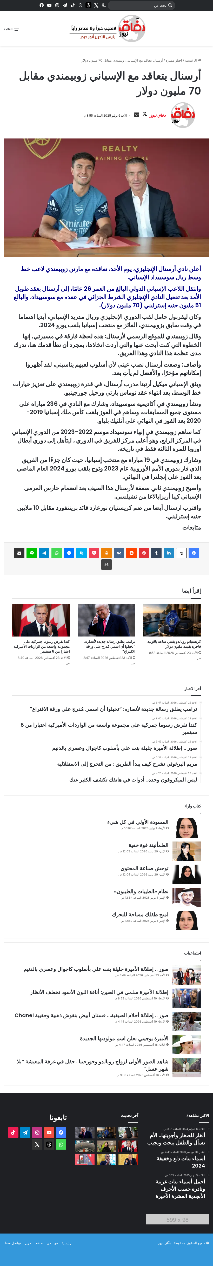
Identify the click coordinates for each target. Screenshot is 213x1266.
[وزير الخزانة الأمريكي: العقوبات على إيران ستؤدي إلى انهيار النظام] (106, 1159)
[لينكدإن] (169, 553)
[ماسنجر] (69, 553)
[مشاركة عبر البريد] (19, 553)
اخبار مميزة (174, 60)
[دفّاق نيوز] (106, 28)
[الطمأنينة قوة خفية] (186, 851)
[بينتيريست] (144, 553)
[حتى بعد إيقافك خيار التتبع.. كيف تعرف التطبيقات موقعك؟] (85, 1159)
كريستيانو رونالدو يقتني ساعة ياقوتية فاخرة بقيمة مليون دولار (174, 644)
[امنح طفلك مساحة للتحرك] (186, 920)
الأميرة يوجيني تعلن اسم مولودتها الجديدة (124, 1038)
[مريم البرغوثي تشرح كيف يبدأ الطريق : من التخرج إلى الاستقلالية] (106, 1146)
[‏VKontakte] (119, 553)
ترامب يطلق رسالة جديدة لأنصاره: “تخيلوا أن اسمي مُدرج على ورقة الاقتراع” (109, 646)
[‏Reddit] (131, 553)
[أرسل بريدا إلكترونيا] (136, 115)
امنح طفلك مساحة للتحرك (140, 914)
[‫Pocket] (94, 553)
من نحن (52, 1243)
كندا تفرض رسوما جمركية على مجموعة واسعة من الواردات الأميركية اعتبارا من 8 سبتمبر (42, 646)
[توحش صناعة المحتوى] (186, 874)
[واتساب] (56, 553)
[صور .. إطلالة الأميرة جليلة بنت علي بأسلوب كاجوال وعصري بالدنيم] (186, 975)
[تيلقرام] (44, 553)
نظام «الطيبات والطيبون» (141, 891)
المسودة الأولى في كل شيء (138, 822)
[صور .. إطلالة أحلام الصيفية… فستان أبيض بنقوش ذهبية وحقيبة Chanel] (186, 1021)
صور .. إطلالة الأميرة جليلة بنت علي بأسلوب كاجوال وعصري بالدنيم (96, 969)
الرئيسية (191, 60)
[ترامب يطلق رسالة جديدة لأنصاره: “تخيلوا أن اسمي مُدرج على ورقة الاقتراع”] (107, 620)
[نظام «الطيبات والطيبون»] (186, 897)
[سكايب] (81, 553)
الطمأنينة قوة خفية (149, 845)
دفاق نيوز (158, 115)
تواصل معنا (13, 1243)
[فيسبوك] (194, 553)
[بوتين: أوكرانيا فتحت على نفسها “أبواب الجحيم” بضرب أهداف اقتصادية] (128, 1159)
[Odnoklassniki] (106, 553)
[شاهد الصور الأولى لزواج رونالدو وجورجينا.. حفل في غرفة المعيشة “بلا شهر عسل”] (186, 1067)
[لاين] (31, 553)
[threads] (88, 5)
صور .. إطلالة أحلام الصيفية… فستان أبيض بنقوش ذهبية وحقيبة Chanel (92, 1015)
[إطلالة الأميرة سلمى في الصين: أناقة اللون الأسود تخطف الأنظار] (186, 998)
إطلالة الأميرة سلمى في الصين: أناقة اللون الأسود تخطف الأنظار (99, 992)
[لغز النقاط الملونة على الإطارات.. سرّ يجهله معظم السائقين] (85, 1146)
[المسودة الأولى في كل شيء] (186, 828)
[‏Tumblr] (156, 553)
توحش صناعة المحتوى (145, 868)
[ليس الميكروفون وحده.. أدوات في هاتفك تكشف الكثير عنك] (128, 1132)
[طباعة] (106, 564)
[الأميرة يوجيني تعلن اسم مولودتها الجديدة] (186, 1044)
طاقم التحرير (34, 1243)
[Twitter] (96, 5)
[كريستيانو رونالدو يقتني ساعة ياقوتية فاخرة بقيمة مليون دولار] (172, 620)
